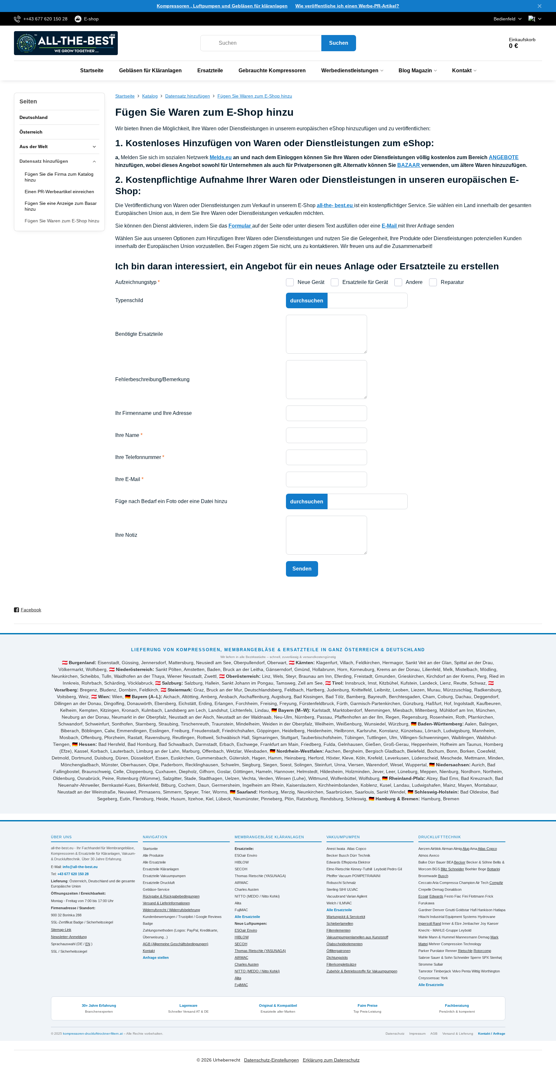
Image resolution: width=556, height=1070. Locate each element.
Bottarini (493, 869)
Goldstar (462, 910)
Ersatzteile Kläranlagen (161, 869)
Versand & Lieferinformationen (166, 903)
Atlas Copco (356, 849)
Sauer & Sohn (441, 957)
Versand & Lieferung (457, 1033)
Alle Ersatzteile (154, 862)
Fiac (457, 896)
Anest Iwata (336, 849)
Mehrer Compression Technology (455, 944)
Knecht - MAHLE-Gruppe (438, 930)
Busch (344, 855)
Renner (451, 951)
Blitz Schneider (452, 869)
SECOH (241, 869)
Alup (466, 849)
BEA (450, 862)
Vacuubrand (336, 896)
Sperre (475, 957)
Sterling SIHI (336, 889)
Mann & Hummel (442, 937)
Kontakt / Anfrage (491, 1033)
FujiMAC (241, 910)
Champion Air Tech (473, 883)
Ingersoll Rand (429, 923)
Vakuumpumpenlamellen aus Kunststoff (357, 937)
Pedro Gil (394, 869)
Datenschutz (395, 1033)
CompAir (496, 883)
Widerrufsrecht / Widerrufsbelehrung (171, 910)
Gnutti (450, 910)
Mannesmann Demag (472, 937)
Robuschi (334, 883)
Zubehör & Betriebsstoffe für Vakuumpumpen (362, 971)
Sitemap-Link (61, 930)
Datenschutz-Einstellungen (271, 1060)
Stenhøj (496, 957)
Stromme (425, 964)
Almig (457, 849)
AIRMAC (241, 883)
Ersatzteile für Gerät (364, 282)
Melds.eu (221, 157)
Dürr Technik (360, 855)
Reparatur (451, 282)
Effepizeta (349, 862)
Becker (332, 855)
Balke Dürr (426, 862)
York (444, 978)
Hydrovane (486, 917)
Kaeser (493, 923)
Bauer (441, 862)
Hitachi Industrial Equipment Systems (447, 917)
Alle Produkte (153, 855)
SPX (485, 957)
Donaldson (453, 889)
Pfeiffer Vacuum (339, 876)
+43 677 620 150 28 (73, 874)
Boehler (471, 869)
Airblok (435, 849)
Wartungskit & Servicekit (346, 917)
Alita (238, 903)
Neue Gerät (310, 282)
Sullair (438, 964)
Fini (465, 896)
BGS (436, 869)
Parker (423, 951)
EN (87, 944)
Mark (494, 937)
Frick (489, 896)
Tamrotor (425, 971)
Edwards (333, 862)
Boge (482, 869)
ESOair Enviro (246, 855)
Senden (302, 568)
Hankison (484, 910)
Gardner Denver (431, 910)
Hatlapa (499, 910)
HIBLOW (242, 862)
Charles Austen (247, 889)
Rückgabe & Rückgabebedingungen (171, 896)
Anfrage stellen (156, 957)
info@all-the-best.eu (80, 867)
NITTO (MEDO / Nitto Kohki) (257, 896)
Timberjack (442, 971)
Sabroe (424, 957)
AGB (434, 1033)
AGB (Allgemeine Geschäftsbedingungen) (175, 944)
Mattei (423, 944)
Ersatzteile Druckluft (159, 883)
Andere (414, 282)
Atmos (423, 855)
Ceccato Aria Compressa (438, 883)
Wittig (476, 971)
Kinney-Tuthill (361, 869)
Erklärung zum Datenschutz (331, 1060)
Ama (473, 849)
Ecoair (423, 896)
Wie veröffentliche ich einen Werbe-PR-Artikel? (347, 5)
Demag (438, 889)
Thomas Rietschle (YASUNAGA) (260, 876)
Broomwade (427, 876)
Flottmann (476, 896)
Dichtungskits (337, 957)
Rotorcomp (482, 951)
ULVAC (352, 889)
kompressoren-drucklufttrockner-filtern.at (93, 1033)
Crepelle (424, 889)
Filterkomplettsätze (341, 964)
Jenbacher (471, 923)
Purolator (437, 951)
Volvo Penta (461, 971)
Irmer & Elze (452, 923)
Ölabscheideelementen (345, 944)
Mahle (423, 937)
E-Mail (390, 226)
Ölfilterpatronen (339, 951)
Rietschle (465, 951)
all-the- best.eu (335, 205)
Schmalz (349, 883)
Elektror (364, 862)
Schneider (461, 957)
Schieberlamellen (340, 923)
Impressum (417, 1033)
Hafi (473, 910)
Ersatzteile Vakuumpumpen (164, 876)
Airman (447, 849)
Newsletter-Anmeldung (69, 937)
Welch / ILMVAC (339, 903)
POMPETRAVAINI (366, 876)
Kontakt (149, 951)
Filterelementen (339, 930)
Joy (483, 923)
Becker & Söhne (479, 862)
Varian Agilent (356, 896)
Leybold (380, 869)
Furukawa (426, 903)
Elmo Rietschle (338, 869)
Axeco (434, 855)
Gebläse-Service (156, 889)
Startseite (150, 849)
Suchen (338, 43)
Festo (448, 896)
